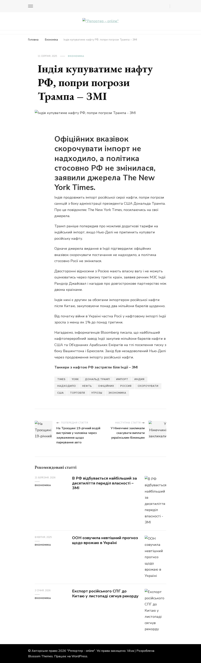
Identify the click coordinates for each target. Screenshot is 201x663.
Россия (126, 386)
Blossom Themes (40, 656)
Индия (139, 379)
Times (61, 379)
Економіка (76, 56)
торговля (77, 392)
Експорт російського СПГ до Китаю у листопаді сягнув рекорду (105, 593)
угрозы (96, 392)
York (75, 379)
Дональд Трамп (97, 379)
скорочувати (148, 386)
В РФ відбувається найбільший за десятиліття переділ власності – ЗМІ (104, 483)
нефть (87, 386)
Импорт (122, 379)
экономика (117, 392)
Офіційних (106, 386)
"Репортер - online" (81, 651)
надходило (66, 386)
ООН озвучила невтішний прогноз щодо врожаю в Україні (105, 540)
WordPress (79, 656)
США (60, 392)
